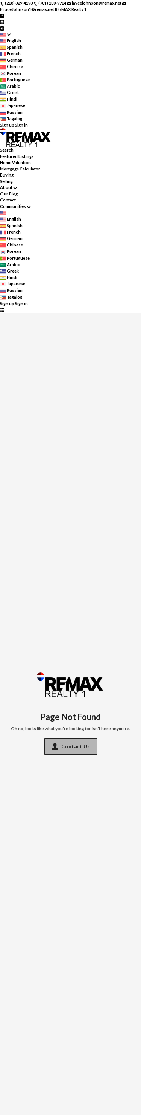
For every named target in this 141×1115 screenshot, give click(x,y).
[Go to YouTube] (2, 27)
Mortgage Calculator (20, 168)
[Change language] (5, 34)
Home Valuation (15, 162)
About (6, 187)
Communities (13, 206)
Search (7, 149)
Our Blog (9, 193)
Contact (8, 199)
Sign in (21, 124)
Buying (7, 174)
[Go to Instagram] (2, 21)
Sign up (7, 124)
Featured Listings (17, 156)
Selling (6, 181)
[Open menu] (2, 310)
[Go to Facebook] (2, 15)
